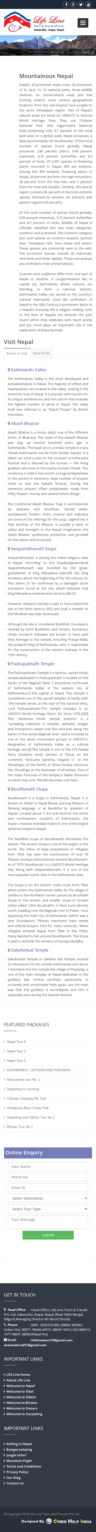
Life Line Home (18, 1374)
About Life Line (18, 1380)
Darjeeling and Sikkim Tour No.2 (31, 1117)
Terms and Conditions (23, 1466)
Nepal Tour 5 (16, 1061)
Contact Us (15, 1483)
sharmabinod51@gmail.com (25, 1345)
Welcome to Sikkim (21, 1397)
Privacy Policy (17, 1472)
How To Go (41, 353)
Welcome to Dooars (21, 1408)
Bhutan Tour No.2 (20, 1127)
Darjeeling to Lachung (23, 1089)
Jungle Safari (16, 1455)
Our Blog (13, 1477)
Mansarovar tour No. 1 (23, 1080)
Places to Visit (17, 353)
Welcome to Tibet (20, 1391)
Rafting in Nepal (19, 1443)
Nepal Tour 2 (16, 1051)
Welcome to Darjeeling (24, 1414)
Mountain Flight (19, 1460)
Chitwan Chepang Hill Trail (26, 1098)
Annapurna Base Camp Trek (28, 1108)
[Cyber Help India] (57, 1522)
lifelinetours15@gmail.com (51, 1340)
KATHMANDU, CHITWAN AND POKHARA (38, 1070)
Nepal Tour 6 (16, 1042)
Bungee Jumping (19, 1449)
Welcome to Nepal (20, 1385)
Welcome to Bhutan (21, 1402)
